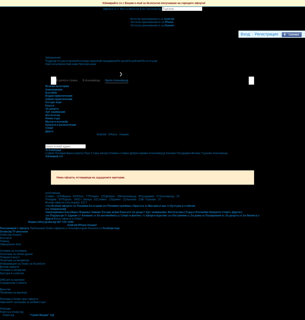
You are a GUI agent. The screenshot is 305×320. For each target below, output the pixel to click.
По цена (122, 61)
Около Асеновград (116, 80)
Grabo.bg (8, 315)
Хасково (134, 199)
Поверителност (10, 257)
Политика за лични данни (16, 254)
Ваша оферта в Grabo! (68, 218)
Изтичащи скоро (86, 61)
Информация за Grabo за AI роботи (22, 263)
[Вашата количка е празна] (152, 12)
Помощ (4, 241)
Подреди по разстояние (60, 61)
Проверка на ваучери (13, 292)
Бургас (71, 199)
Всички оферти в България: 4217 (66, 202)
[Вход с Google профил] (304, 34)
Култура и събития (12, 273)
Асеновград (169, 196)
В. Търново (151, 199)
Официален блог (10, 244)
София (54, 196)
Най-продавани (107, 61)
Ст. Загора (88, 199)
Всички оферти (9, 266)
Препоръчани (87, 64)
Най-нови (72, 64)
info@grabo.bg (47, 222)
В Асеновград (91, 80)
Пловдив (54, 199)
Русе (83, 196)
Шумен (119, 199)
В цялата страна (66, 80)
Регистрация (266, 34)
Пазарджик (149, 196)
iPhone (113, 134)
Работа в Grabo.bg (11, 312)
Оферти (111, 8)
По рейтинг (134, 61)
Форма (32, 222)
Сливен (104, 199)
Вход (245, 34)
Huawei (124, 134)
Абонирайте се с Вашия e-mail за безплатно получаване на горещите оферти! (153, 3)
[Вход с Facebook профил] (292, 34)
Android (101, 134)
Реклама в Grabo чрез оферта (19, 299)
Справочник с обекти (13, 282)
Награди (5, 308)
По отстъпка (149, 61)
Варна (70, 196)
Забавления (53, 57)
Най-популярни (55, 64)
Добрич (113, 196)
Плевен (97, 196)
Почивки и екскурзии (13, 270)
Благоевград (130, 196)
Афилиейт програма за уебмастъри (23, 302)
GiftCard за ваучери (12, 279)
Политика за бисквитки (14, 260)
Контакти (6, 238)
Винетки (5, 289)
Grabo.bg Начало (11, 234)
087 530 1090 (65, 222)
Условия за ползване (13, 250)
